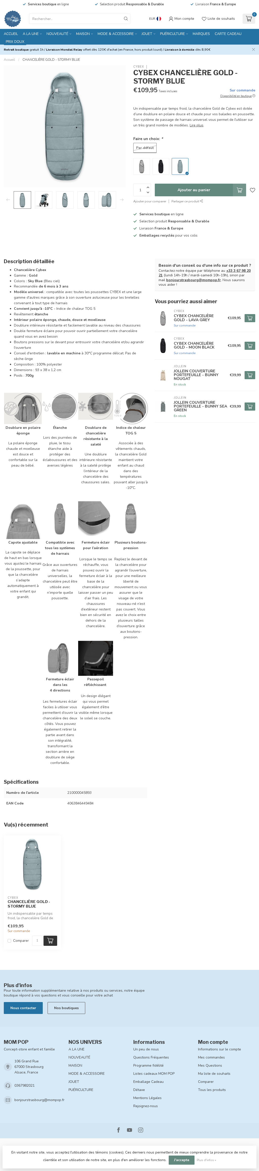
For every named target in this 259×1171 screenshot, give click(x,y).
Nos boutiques (66, 1008)
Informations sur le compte (219, 1049)
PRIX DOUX (15, 41)
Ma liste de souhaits (214, 1073)
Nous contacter (23, 1008)
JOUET (147, 33)
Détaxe (139, 1089)
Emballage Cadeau (148, 1081)
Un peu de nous (146, 1049)
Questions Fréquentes (151, 1057)
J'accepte (181, 1160)
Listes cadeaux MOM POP (154, 1073)
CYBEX (138, 66)
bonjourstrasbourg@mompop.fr (193, 280)
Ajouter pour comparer (149, 201)
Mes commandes (211, 1057)
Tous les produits (212, 1089)
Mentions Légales (147, 1098)
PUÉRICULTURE (172, 33)
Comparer (21, 941)
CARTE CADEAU (228, 33)
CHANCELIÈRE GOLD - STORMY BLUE (51, 59)
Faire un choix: (148, 138)
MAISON (83, 33)
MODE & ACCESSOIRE (116, 33)
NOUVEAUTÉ (57, 33)
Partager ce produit (185, 201)
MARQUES (201, 33)
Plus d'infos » (206, 1160)
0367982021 (24, 1085)
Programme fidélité (148, 1065)
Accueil (11, 33)
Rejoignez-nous (145, 1106)
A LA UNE (31, 33)
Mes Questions (210, 1065)
